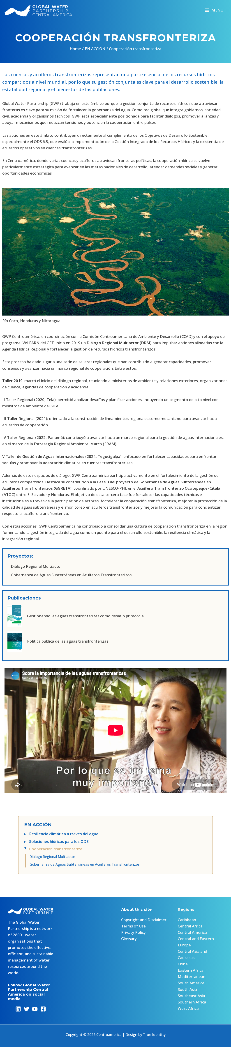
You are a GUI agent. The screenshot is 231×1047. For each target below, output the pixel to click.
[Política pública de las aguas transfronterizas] (57, 641)
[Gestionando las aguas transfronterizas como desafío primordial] (76, 616)
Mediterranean (191, 976)
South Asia (187, 989)
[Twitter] (26, 1009)
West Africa (188, 1008)
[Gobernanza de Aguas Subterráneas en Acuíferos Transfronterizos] (69, 575)
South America (191, 982)
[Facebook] (43, 1009)
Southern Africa (192, 1002)
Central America (192, 932)
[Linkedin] (18, 1009)
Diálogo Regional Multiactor (52, 856)
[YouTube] (35, 1009)
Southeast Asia (191, 995)
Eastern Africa (190, 970)
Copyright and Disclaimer (143, 919)
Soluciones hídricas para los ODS (59, 841)
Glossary (129, 938)
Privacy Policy (133, 932)
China (183, 963)
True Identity (154, 1034)
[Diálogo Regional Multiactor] (34, 566)
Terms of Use (133, 926)
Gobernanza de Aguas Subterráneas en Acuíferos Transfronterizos (85, 864)
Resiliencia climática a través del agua (63, 833)
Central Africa (190, 926)
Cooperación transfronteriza (55, 848)
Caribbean (187, 919)
